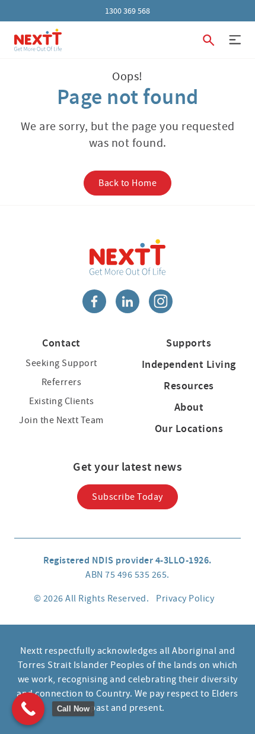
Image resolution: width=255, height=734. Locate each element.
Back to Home (127, 183)
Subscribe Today (127, 497)
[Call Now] (28, 708)
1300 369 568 (127, 10)
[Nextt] (38, 39)
